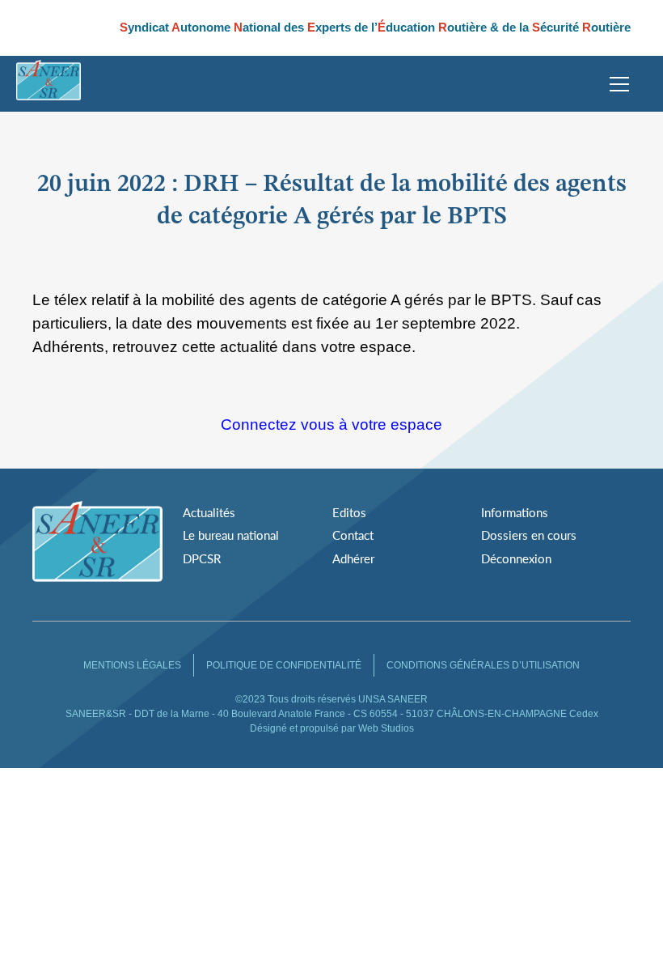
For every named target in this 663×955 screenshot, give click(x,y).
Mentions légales (132, 665)
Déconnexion (516, 558)
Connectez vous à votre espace (331, 424)
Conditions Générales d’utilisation (483, 665)
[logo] (48, 84)
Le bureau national (231, 535)
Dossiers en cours (528, 535)
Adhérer (353, 558)
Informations (514, 512)
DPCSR (202, 558)
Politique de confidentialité (283, 665)
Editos (349, 512)
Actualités (209, 512)
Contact (353, 535)
